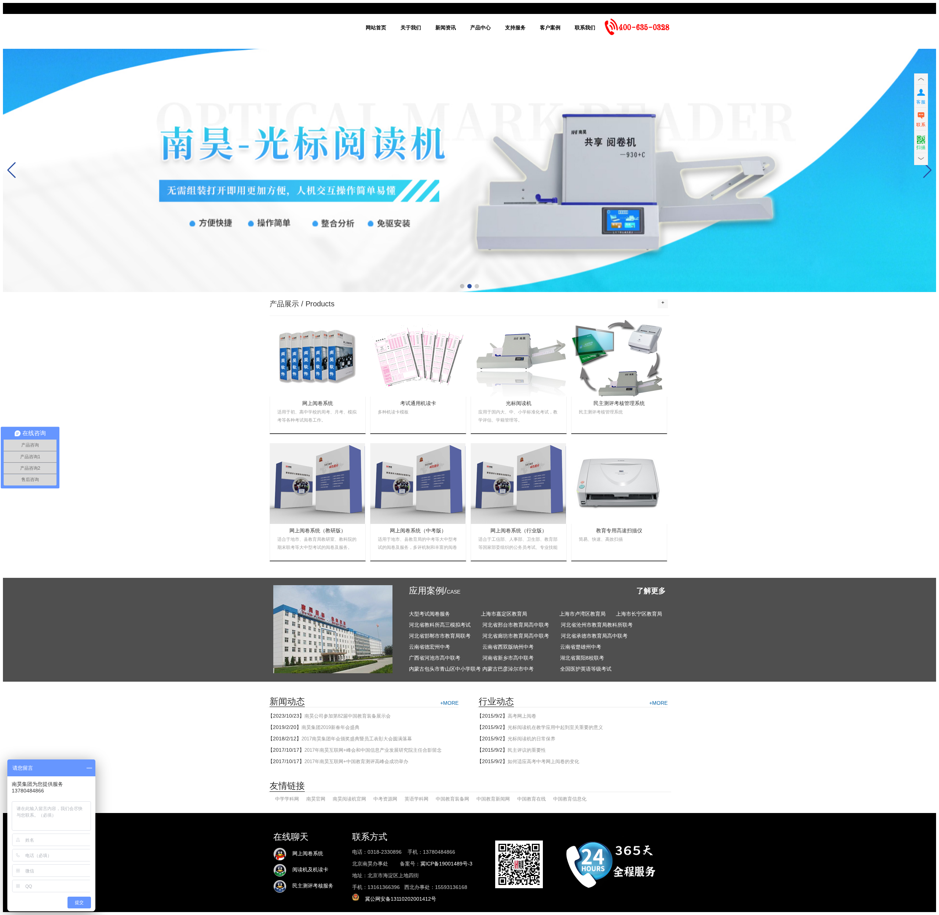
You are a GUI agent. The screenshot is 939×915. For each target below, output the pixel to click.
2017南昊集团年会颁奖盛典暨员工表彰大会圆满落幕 (357, 738)
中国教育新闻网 (493, 799)
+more (449, 703)
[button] (462, 286)
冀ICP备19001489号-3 (446, 864)
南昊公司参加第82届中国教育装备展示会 (347, 716)
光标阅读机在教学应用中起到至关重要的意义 (555, 727)
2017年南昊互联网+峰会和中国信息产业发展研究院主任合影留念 (373, 750)
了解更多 (651, 591)
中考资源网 (385, 799)
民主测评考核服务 (309, 886)
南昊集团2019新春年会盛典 (330, 727)
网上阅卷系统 (304, 853)
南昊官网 (315, 799)
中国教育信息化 (570, 799)
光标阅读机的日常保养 (531, 738)
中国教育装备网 (452, 799)
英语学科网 (416, 799)
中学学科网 (287, 799)
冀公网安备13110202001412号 (400, 899)
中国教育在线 (531, 799)
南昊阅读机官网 (349, 799)
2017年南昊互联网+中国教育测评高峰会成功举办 (356, 761)
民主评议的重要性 (527, 750)
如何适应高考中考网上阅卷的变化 (543, 761)
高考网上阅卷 (522, 716)
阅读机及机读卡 (307, 869)
